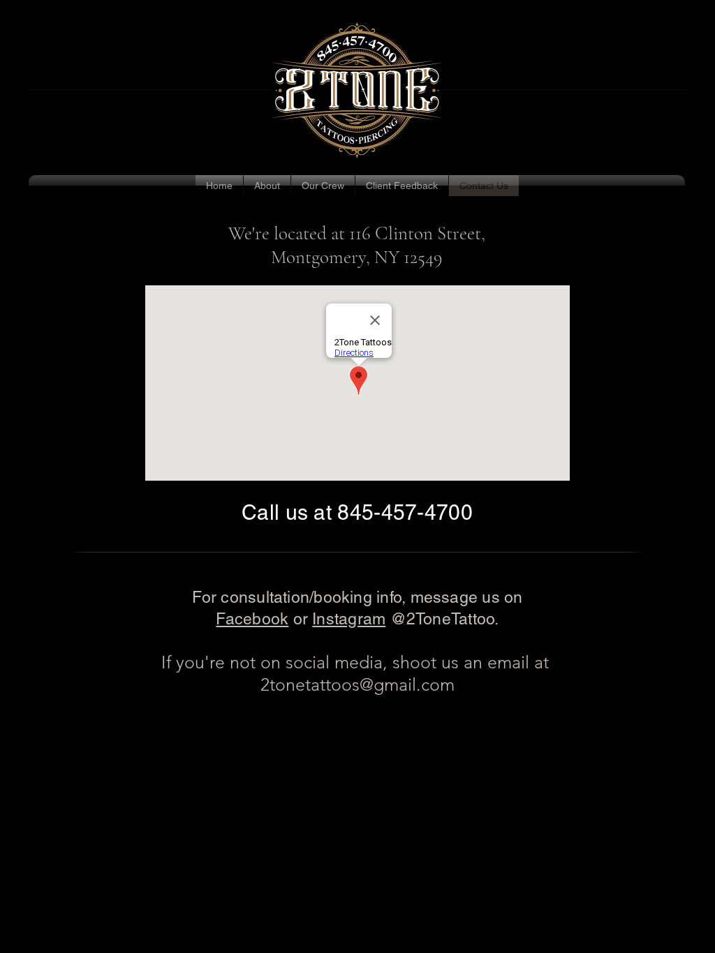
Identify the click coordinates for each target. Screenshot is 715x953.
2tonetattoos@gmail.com (357, 684)
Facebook (252, 619)
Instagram (348, 619)
